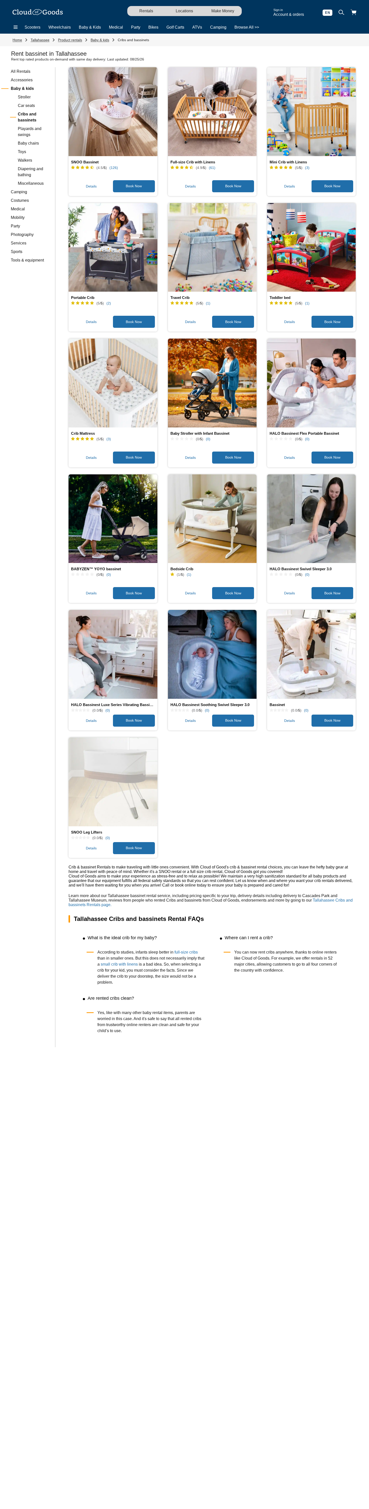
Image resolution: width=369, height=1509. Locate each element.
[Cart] (353, 12)
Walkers (25, 160)
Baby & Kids (90, 27)
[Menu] (16, 27)
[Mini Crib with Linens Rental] (311, 111)
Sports (16, 251)
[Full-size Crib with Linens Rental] (212, 111)
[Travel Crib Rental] (212, 247)
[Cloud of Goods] (38, 12)
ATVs (197, 27)
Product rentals (70, 40)
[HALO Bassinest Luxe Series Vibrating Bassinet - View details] (113, 654)
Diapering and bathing (30, 172)
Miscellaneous (31, 183)
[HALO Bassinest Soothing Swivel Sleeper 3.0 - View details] (212, 654)
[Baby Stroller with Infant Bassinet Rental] (212, 383)
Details (91, 186)
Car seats (26, 105)
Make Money (222, 11)
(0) (208, 439)
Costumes (20, 200)
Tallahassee (40, 40)
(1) (208, 303)
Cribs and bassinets (133, 40)
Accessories (22, 80)
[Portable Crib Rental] (113, 247)
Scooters (32, 27)
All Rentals (20, 71)
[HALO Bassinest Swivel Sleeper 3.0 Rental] (311, 518)
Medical (116, 27)
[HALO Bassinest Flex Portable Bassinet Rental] (311, 383)
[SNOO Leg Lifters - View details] (113, 781)
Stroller (24, 97)
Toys (22, 152)
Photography (22, 234)
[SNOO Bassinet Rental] (113, 111)
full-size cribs (186, 952)
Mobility (18, 217)
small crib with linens (119, 964)
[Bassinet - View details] (311, 654)
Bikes (153, 27)
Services (18, 243)
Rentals (146, 11)
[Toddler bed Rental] (311, 247)
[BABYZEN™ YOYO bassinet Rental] (113, 518)
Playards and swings (29, 132)
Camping (218, 27)
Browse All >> (246, 27)
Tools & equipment (27, 260)
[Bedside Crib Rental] (212, 518)
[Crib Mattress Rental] (113, 383)
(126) (113, 168)
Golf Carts (175, 27)
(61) (212, 168)
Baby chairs (28, 143)
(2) (108, 303)
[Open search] (341, 12)
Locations (184, 11)
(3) (307, 168)
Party (135, 27)
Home (17, 40)
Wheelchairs (59, 27)
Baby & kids (100, 40)
